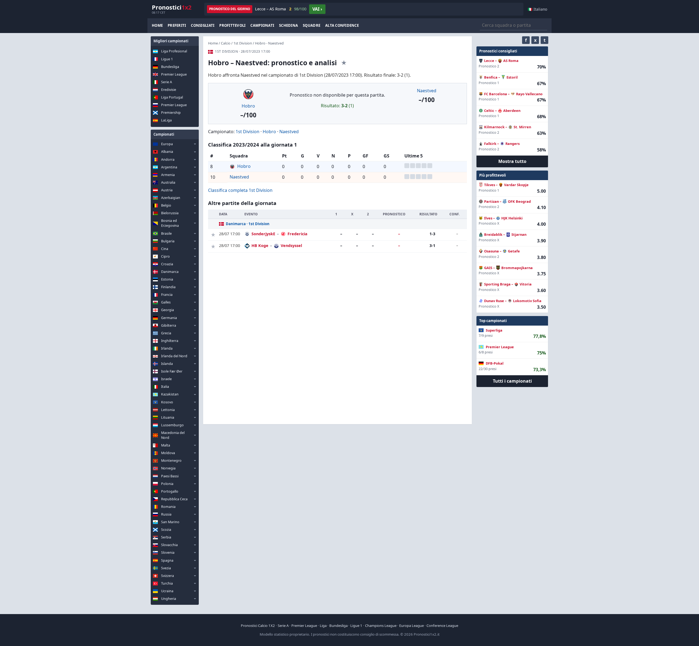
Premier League (174, 74)
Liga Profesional (174, 51)
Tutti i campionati (512, 381)
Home (157, 25)
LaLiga (166, 120)
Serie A (166, 82)
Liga (323, 625)
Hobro (248, 106)
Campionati (262, 25)
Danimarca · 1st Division (247, 223)
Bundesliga (170, 66)
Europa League (411, 625)
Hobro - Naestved (269, 43)
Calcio (225, 43)
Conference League (442, 625)
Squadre (311, 25)
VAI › (317, 9)
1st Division (242, 43)
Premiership (171, 112)
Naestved (426, 91)
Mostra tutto (512, 161)
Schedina (288, 25)
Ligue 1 (167, 59)
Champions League (380, 625)
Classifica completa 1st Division (240, 190)
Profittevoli (232, 25)
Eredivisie (168, 89)
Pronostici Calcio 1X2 (258, 625)
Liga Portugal (172, 97)
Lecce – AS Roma (280, 8)
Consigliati (202, 25)
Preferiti (177, 25)
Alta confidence (342, 25)
